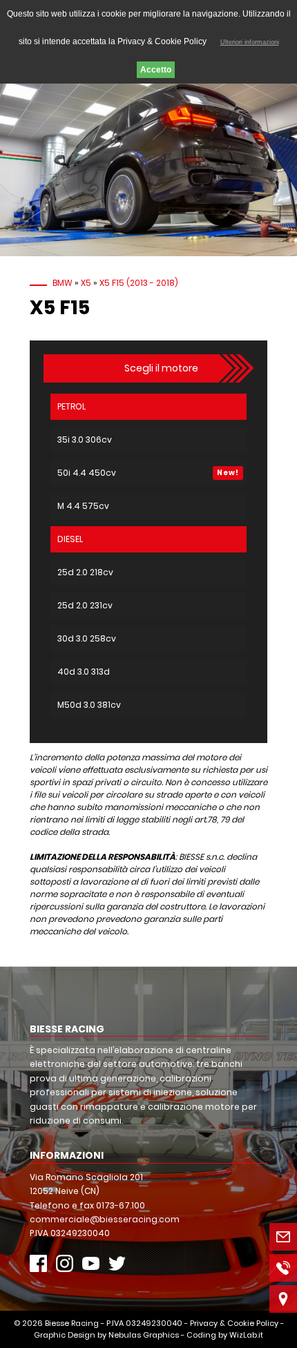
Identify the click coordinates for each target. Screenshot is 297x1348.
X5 (86, 283)
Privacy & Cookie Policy (234, 1323)
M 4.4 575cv (83, 506)
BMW (62, 283)
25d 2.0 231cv (85, 605)
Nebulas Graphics (143, 1334)
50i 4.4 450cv (86, 473)
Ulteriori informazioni (249, 42)
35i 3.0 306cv (84, 439)
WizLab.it (246, 1334)
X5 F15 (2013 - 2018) (138, 283)
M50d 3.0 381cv (89, 705)
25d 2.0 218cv (85, 572)
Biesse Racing (72, 1323)
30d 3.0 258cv (86, 638)
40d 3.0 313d (83, 671)
